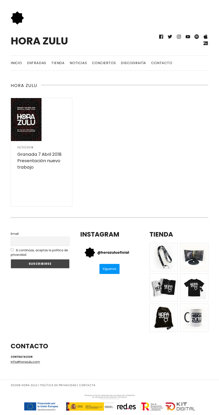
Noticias (78, 62)
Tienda (58, 62)
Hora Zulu (39, 41)
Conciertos (104, 62)
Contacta (87, 385)
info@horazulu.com (25, 362)
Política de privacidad (58, 385)
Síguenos (109, 269)
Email (15, 234)
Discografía (133, 62)
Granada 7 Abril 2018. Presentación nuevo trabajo (39, 160)
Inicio (16, 62)
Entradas (36, 62)
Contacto (161, 62)
